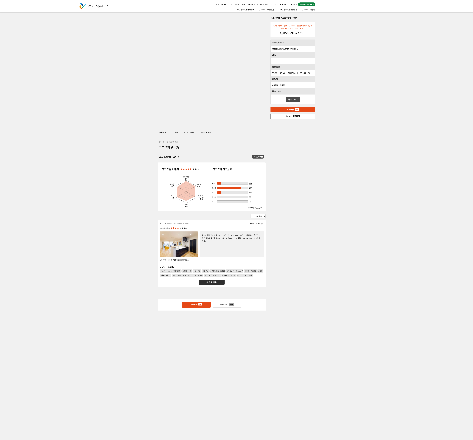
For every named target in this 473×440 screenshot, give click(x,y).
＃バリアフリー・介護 (244, 275)
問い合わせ (227, 304)
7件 (250, 188)
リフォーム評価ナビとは (224, 4)
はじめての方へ (240, 4)
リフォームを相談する (288, 9)
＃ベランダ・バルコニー (212, 275)
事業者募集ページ (308, 4)
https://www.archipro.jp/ (284, 48)
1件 (250, 183)
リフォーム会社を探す (245, 9)
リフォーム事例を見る (267, 9)
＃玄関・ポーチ (165, 275)
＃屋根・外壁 (187, 271)
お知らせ (294, 4)
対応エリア (293, 99)
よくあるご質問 (262, 4)
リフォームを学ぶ (308, 9)
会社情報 (162, 132)
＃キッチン (197, 271)
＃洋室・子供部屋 (250, 271)
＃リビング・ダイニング (235, 271)
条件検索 (259, 156)
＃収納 (200, 275)
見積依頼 (196, 304)
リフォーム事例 (188, 132)
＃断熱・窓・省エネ (228, 275)
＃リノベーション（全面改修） (170, 271)
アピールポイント (204, 132)
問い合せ (292, 116)
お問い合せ (251, 4)
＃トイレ (205, 271)
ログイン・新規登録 (279, 4)
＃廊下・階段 (176, 275)
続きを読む (211, 282)
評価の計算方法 (254, 207)
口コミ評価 (174, 132)
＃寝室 (260, 271)
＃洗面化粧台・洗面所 (217, 271)
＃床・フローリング (189, 275)
